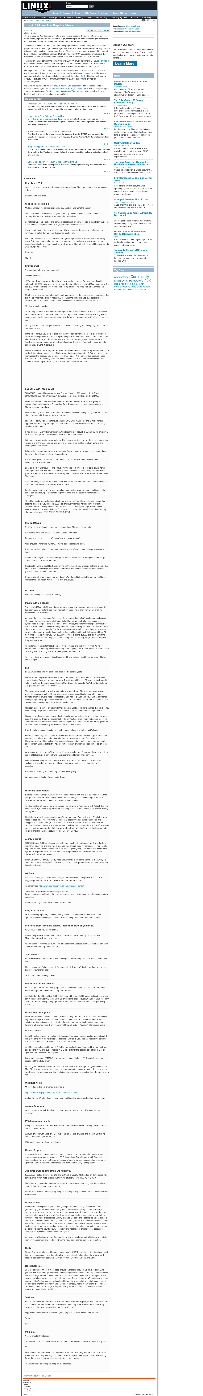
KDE (115, 105)
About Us (26, 1380)
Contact (25, 1384)
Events (125, 280)
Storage (125, 86)
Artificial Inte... (117, 167)
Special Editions (120, 13)
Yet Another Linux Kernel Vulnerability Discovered (133, 214)
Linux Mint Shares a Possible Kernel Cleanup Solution (132, 122)
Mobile (117, 283)
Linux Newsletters (133, 26)
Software (134, 17)
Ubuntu (116, 236)
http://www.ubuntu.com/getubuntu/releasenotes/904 (61, 885)
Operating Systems (119, 17)
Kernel (124, 126)
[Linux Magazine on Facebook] (143, 20)
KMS (83, 76)
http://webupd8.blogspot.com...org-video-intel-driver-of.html (51, 1092)
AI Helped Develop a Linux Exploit (131, 199)
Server (89, 17)
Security (79, 17)
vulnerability (130, 202)
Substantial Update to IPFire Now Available (130, 251)
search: (68, 3)
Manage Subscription (30, 1391)
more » (107, 113)
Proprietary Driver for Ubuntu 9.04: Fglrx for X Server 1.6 (52, 103)
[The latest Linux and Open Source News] (148, 20)
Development (55, 17)
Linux (120, 183)
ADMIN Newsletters (134, 31)
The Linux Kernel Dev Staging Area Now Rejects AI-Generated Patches (132, 163)
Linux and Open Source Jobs (127, 29)
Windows (118, 289)
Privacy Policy (27, 1389)
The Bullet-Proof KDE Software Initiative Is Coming (129, 101)
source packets (53, 73)
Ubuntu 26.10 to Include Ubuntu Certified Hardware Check (130, 232)
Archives (104, 13)
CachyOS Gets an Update (127, 142)
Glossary (25, 1394)
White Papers (90, 13)
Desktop (42, 17)
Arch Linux (117, 145)
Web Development (141, 286)
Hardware (68, 17)
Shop (133, 13)
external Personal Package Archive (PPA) (70, 88)
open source (140, 289)
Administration (29, 17)
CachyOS (123, 145)
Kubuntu (120, 105)
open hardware (118, 86)
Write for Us (27, 1382)
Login (153, 20)
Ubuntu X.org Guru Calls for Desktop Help (46, 116)
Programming (101, 17)
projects (125, 105)
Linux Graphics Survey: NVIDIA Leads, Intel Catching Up (52, 161)
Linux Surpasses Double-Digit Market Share (133, 179)
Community (139, 276)
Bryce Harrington (101, 60)
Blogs (77, 13)
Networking (146, 17)
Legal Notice (27, 1386)
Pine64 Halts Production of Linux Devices (130, 82)
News (55, 13)
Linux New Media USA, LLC (146, 1394)
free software (128, 289)
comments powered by (37, 1375)
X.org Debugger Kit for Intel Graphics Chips (47, 146)
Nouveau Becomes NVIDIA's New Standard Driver (49, 131)
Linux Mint (129, 126)
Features (66, 13)
